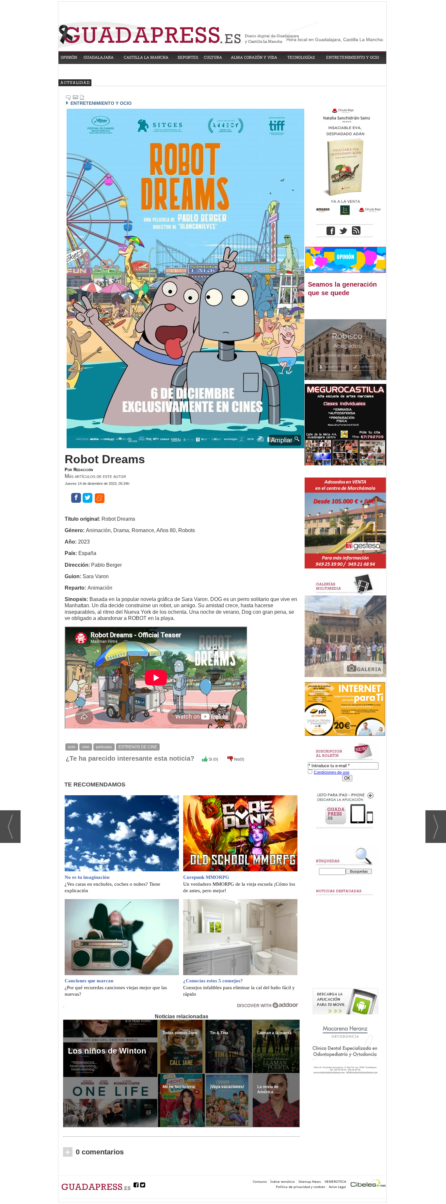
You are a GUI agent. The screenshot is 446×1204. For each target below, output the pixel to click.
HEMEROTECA (335, 1181)
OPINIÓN (69, 57)
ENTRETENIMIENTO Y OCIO (352, 57)
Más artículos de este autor (95, 476)
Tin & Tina (219, 1033)
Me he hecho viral (179, 1087)
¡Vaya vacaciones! (227, 1087)
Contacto (260, 1181)
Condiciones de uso (331, 772)
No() (238, 759)
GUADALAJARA (99, 57)
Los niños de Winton (107, 1050)
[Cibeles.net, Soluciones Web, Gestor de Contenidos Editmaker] (368, 1184)
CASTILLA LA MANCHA (146, 57)
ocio (71, 747)
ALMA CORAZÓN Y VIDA (254, 57)
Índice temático (282, 1181)
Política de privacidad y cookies (300, 1186)
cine (85, 747)
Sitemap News (309, 1181)
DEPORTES (188, 57)
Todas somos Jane (180, 1033)
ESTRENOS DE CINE (138, 747)
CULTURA (213, 57)
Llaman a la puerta (274, 1033)
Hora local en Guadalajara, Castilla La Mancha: (335, 39)
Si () (213, 759)
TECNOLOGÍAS (301, 57)
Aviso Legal (337, 1186)
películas (104, 747)
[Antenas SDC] (345, 709)
